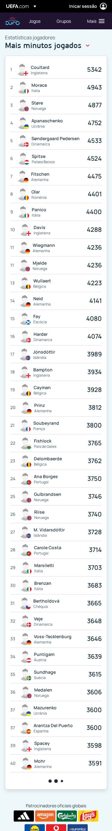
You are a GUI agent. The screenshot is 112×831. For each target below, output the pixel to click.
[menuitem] (37, 21)
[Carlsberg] (67, 816)
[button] (94, 21)
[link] (34, 21)
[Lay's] (88, 816)
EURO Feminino (12, 21)
